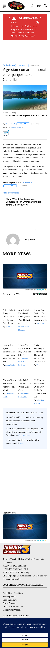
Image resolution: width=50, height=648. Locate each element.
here (21, 443)
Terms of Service (10, 559)
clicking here (24, 435)
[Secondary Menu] (6, 6)
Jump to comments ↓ (12, 193)
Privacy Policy (25, 559)
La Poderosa (27, 183)
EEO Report (8, 576)
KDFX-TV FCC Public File (15, 572)
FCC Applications (23, 576)
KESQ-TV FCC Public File (15, 566)
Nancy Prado (10, 124)
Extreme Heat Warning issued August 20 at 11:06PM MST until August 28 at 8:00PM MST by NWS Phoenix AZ (24, 31)
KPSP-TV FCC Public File (15, 569)
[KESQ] (20, 5)
